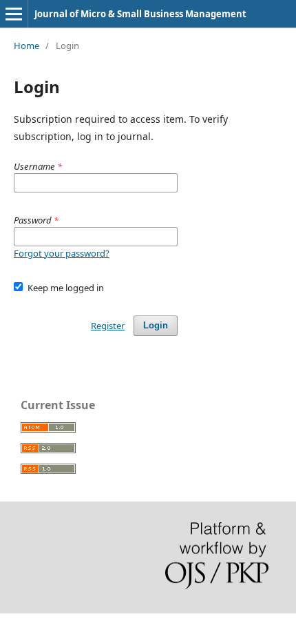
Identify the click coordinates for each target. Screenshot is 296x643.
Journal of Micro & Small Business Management (140, 14)
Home (26, 45)
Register (108, 325)
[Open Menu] (14, 14)
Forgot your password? (61, 253)
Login (155, 325)
